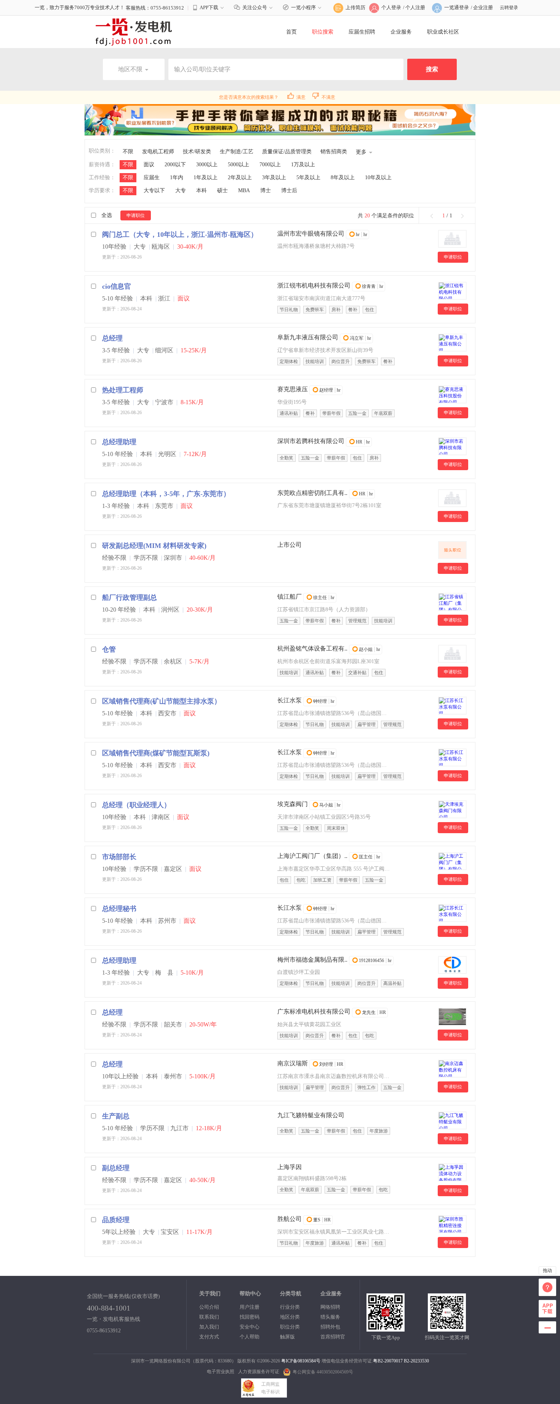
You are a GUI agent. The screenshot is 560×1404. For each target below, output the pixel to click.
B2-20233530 (416, 1361)
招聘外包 (330, 1327)
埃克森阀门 (292, 804)
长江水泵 (289, 700)
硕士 (222, 190)
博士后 (289, 190)
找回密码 (249, 1317)
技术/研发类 (197, 151)
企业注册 (483, 7)
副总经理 (116, 1168)
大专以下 (154, 190)
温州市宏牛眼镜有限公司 (310, 233)
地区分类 (290, 1317)
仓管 (109, 649)
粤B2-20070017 (388, 1361)
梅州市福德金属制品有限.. (312, 959)
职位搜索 (322, 32)
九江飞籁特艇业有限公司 (310, 1115)
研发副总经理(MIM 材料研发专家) (154, 545)
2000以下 (175, 164)
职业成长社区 (443, 32)
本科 (201, 190)
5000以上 (238, 164)
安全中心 (249, 1327)
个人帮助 (249, 1337)
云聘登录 (509, 7)
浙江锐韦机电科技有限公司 (313, 285)
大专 (180, 190)
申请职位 (135, 215)
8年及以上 (343, 177)
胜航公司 (289, 1219)
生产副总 (116, 1116)
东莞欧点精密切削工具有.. (312, 493)
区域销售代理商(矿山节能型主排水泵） (161, 701)
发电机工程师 (158, 151)
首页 (291, 32)
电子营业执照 (220, 1371)
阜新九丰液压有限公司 (307, 337)
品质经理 (116, 1220)
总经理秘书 (119, 908)
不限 (128, 151)
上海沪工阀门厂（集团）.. (312, 856)
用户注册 (249, 1307)
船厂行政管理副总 (129, 597)
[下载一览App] (385, 1328)
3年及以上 (274, 177)
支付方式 (209, 1337)
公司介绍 (209, 1307)
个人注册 (415, 7)
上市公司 (289, 544)
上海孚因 (289, 1167)
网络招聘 (330, 1307)
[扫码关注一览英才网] (447, 1328)
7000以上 (270, 164)
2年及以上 (240, 177)
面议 (149, 164)
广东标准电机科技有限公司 (313, 1011)
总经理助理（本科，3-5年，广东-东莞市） (166, 494)
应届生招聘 (362, 32)
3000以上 (207, 164)
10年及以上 (378, 177)
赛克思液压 (292, 389)
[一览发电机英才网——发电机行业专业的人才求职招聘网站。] (134, 31)
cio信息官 (116, 286)
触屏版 (287, 1337)
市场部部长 (119, 857)
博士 (265, 190)
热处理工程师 (122, 390)
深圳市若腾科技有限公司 (310, 441)
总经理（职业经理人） (136, 805)
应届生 (152, 177)
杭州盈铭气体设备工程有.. (312, 648)
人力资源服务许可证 (258, 1371)
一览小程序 (303, 7)
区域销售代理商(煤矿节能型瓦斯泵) (156, 753)
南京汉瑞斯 (292, 1063)
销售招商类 (333, 151)
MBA (244, 190)
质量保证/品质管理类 (287, 151)
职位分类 (290, 1327)
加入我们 (209, 1327)
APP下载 (209, 7)
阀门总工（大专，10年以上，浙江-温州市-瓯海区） (180, 234)
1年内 (176, 177)
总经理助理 (119, 442)
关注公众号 (254, 7)
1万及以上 (303, 164)
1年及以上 (206, 177)
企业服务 (401, 32)
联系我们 (209, 1317)
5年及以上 (308, 177)
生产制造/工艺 (236, 151)
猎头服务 (330, 1317)
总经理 (112, 338)
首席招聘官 (332, 1337)
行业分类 (290, 1307)
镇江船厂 (289, 596)
